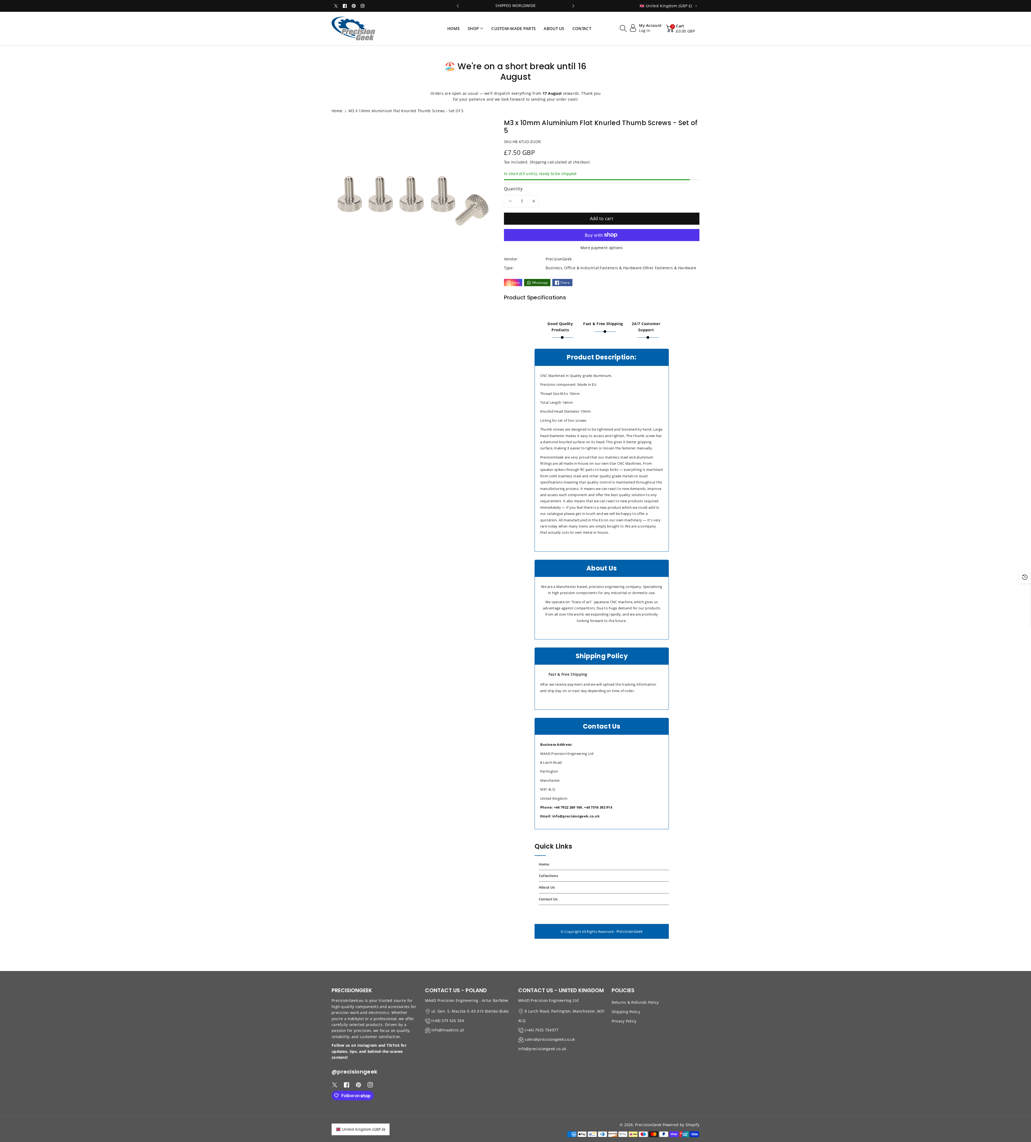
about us (547, 887)
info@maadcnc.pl (447, 1029)
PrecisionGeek (629, 931)
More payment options (601, 247)
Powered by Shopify (681, 1124)
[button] (475, 28)
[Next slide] (573, 6)
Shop (473, 28)
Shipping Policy (626, 1011)
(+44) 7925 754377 (541, 1029)
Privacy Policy (624, 1021)
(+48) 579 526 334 (447, 1020)
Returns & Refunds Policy (635, 1002)
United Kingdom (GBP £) (363, 1129)
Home (337, 110)
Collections (548, 875)
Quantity (513, 189)
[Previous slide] (458, 6)
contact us (548, 899)
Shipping (538, 162)
